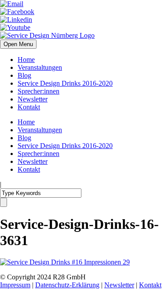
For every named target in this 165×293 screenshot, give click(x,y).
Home (26, 59)
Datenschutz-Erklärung (67, 285)
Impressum (15, 285)
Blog (24, 75)
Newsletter (33, 99)
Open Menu (18, 44)
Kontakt (29, 107)
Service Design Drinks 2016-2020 (65, 83)
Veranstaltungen (40, 67)
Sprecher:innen (38, 91)
